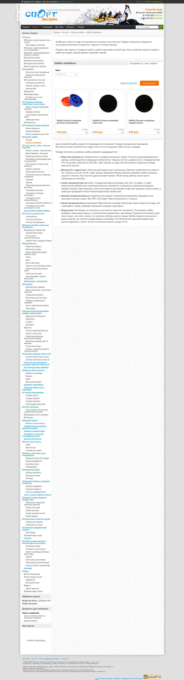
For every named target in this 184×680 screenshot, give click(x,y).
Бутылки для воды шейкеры (36, 368)
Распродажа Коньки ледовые (36, 125)
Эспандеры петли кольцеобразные (32, 199)
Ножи (28, 445)
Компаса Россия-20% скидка (37, 458)
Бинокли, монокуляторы (34, 431)
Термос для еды (32, 510)
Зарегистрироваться (153, 2)
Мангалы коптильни (32, 439)
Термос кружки (32, 516)
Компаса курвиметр (34, 461)
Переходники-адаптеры (35, 404)
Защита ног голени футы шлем (38, 266)
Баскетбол (30, 319)
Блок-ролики (31, 89)
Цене (147, 64)
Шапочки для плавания (35, 287)
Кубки (28, 379)
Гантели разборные (34, 219)
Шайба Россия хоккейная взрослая (105, 121)
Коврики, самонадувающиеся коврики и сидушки (37, 54)
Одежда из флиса (33, 112)
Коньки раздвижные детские (37, 134)
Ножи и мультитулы (32, 442)
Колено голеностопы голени (37, 357)
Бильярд (28, 568)
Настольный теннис (34, 577)
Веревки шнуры (32, 94)
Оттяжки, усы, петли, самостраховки (33, 98)
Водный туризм (30, 421)
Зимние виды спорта (34, 591)
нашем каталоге (66, 2)
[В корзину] (86, 132)
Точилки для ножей (33, 450)
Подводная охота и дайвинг (37, 415)
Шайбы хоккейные (34, 143)
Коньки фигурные (33, 128)
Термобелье (31, 123)
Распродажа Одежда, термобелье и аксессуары (33, 103)
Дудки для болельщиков (35, 316)
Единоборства (30, 244)
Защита (29, 557)
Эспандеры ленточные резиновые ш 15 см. (34, 207)
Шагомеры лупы (32, 464)
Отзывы (80, 27)
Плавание (28, 284)
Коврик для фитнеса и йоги (37, 156)
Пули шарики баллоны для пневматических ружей (36, 411)
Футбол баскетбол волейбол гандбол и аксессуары (35, 312)
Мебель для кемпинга (34, 61)
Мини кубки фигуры (34, 382)
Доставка (59, 27)
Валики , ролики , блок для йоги (38, 151)
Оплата (34, 659)
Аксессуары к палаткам (35, 45)
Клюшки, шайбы (31, 137)
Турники (29, 183)
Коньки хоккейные (33, 131)
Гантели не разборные (35, 222)
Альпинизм (29, 69)
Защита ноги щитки (34, 334)
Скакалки (29, 180)
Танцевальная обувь (34, 233)
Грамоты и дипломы (34, 373)
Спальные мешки (33, 58)
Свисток (27, 538)
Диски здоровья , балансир (37, 153)
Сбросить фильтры (129, 83)
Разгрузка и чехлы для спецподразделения (33, 435)
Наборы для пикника (34, 522)
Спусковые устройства (35, 83)
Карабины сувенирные (33, 385)
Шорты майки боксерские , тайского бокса (35, 253)
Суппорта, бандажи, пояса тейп (37, 354)
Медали (29, 376)
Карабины (30, 91)
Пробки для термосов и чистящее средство (34, 504)
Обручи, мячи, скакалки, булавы (38, 241)
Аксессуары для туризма (36, 66)
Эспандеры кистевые (34, 190)
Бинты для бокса (33, 263)
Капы (28, 260)
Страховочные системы (35, 80)
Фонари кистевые (33, 476)
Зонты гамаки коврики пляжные (37, 495)
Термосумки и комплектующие (37, 519)
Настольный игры (33, 574)
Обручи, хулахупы (33, 169)
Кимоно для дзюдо (33, 249)
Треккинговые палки (34, 535)
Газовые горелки (32, 398)
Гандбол (29, 322)
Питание (29, 478)
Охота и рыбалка (31, 407)
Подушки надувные (34, 489)
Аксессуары (30, 308)
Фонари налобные (33, 473)
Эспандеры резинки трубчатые (38, 203)
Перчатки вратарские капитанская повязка (33, 337)
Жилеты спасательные (35, 423)
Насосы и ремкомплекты (36, 492)
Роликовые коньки (33, 546)
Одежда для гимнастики (35, 230)
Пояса (28, 257)
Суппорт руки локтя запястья (38, 360)
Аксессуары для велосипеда (37, 563)
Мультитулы (31, 448)
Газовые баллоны (33, 401)
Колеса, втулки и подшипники (38, 565)
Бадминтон (30, 580)
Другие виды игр (32, 589)
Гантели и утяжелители (34, 214)
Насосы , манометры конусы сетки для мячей (36, 350)
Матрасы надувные (34, 486)
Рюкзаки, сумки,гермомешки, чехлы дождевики (36, 49)
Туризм (27, 37)
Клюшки (29, 140)
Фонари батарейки (32, 470)
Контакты (70, 27)
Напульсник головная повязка (37, 211)
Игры (26, 571)
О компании (47, 27)
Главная (25, 27)
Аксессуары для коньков (35, 560)
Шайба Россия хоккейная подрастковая (141, 121)
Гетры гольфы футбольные (37, 331)
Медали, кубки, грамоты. (34, 370)
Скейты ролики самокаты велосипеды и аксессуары (34, 542)
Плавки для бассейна (34, 295)
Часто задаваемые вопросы (49, 659)
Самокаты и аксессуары (35, 549)
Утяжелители (31, 217)
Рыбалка (29, 418)
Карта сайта (95, 662)
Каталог (35, 27)
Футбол (29, 328)
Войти (139, 2)
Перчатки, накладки (34, 274)
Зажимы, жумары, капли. (36, 86)
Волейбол (30, 325)
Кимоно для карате (33, 246)
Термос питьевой (33, 508)
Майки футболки (32, 120)
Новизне (153, 64)
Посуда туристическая (35, 64)
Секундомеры (31, 467)
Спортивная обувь (33, 346)
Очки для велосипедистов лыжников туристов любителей (35, 364)
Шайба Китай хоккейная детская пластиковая (69, 121)
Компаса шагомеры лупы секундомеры (34, 454)
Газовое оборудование (34, 393)
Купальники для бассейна (36, 298)
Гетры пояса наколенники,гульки (32, 237)
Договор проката (31, 621)
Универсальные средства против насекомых (34, 427)
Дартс (28, 586)
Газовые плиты (32, 395)
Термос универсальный (35, 513)
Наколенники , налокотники (35, 281)
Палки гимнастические (35, 172)
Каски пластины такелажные (37, 72)
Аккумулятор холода (34, 525)
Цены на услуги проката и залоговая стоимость (34, 617)
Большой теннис (32, 583)
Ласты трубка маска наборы (37, 306)
